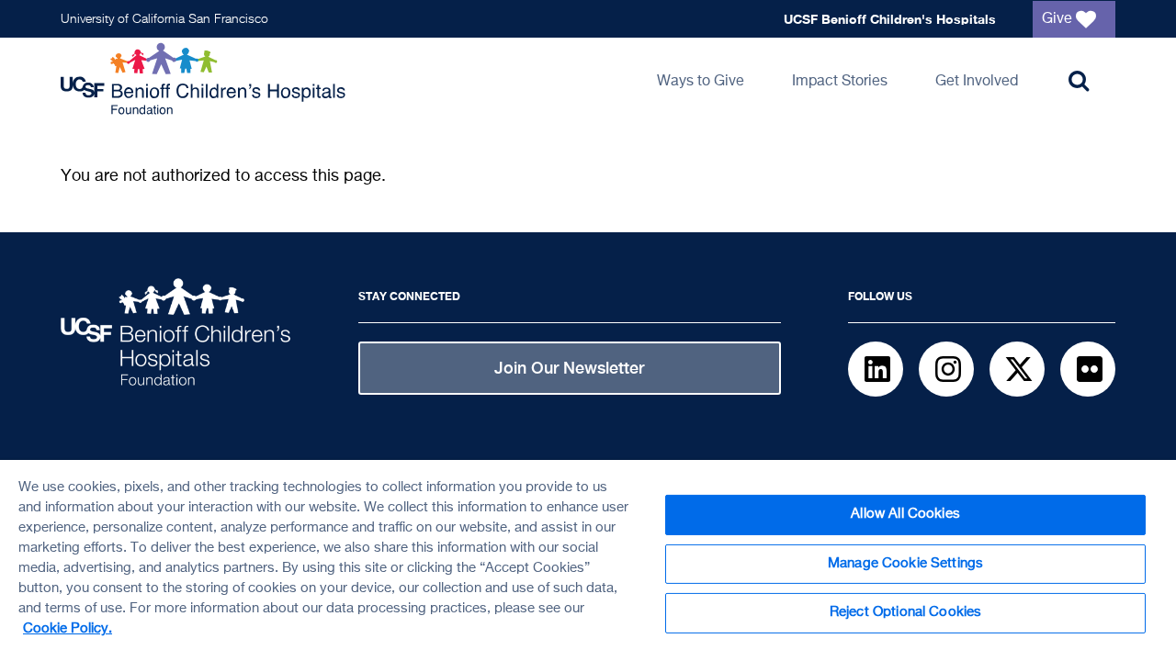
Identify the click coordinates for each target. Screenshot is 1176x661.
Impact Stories (840, 81)
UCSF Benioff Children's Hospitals (890, 19)
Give (1059, 19)
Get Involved (976, 81)
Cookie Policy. (67, 628)
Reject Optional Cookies (905, 612)
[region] (588, 560)
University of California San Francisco (164, 19)
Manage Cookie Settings (905, 563)
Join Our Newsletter (569, 367)
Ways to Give (700, 81)
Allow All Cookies (905, 514)
